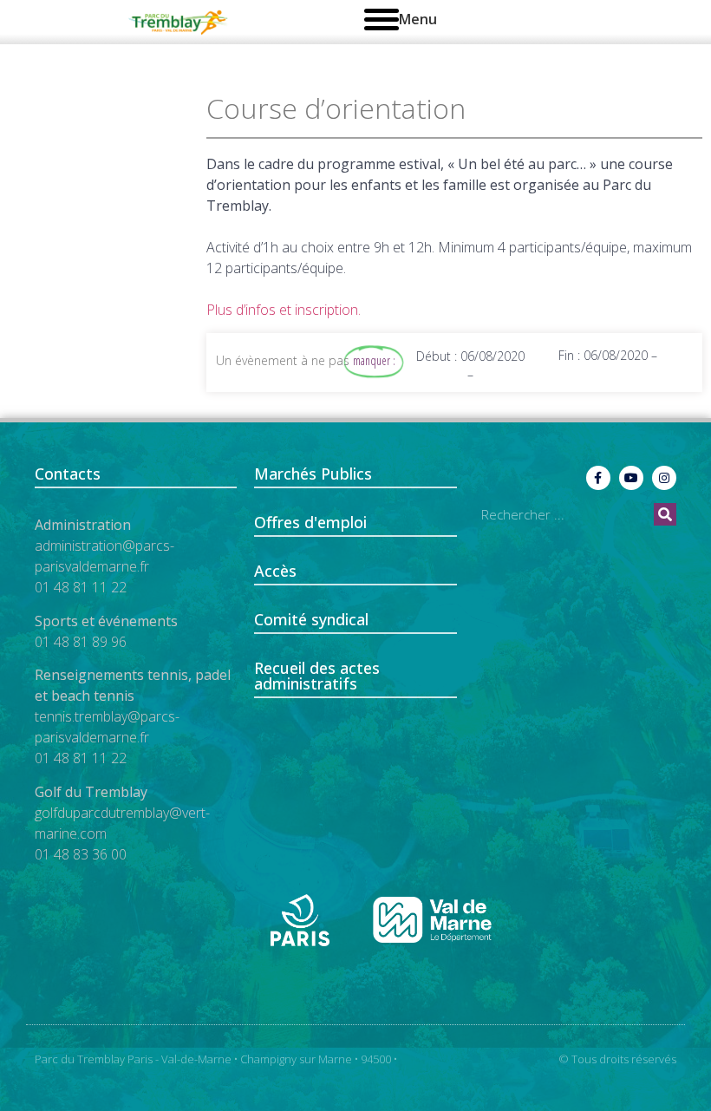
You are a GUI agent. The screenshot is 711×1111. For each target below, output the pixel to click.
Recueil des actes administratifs (317, 675)
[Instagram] (664, 478)
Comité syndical (311, 619)
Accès (275, 570)
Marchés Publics (313, 473)
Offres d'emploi (310, 522)
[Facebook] (598, 478)
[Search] (665, 514)
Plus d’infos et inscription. (283, 309)
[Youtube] (631, 478)
